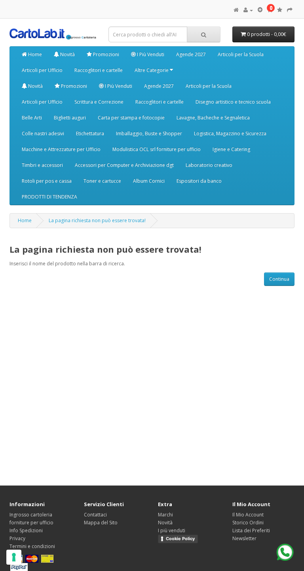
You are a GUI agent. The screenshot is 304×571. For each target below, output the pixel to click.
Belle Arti (32, 117)
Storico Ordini (248, 522)
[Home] (236, 10)
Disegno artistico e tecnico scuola (233, 101)
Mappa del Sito (101, 522)
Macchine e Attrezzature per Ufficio (61, 149)
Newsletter (244, 538)
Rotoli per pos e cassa (47, 181)
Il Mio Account (248, 514)
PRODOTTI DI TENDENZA (49, 196)
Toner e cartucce (102, 181)
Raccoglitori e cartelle (98, 70)
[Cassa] (290, 10)
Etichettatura (90, 133)
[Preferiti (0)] (279, 10)
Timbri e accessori (42, 165)
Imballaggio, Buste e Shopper (149, 133)
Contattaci (95, 514)
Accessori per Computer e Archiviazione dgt (124, 165)
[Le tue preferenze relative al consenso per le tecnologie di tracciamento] (13, 557)
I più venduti (171, 530)
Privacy (17, 538)
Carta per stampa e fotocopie (131, 117)
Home (34, 54)
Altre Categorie (152, 70)
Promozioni (105, 54)
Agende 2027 (191, 54)
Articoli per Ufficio (42, 70)
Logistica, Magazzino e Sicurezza (230, 133)
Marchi (165, 514)
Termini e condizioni (32, 546)
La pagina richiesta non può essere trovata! (97, 220)
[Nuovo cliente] (260, 10)
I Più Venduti (150, 54)
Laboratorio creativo (209, 165)
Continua (279, 279)
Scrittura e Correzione (99, 101)
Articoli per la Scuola (241, 54)
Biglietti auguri (70, 117)
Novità (67, 54)
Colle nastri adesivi (43, 133)
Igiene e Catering (231, 149)
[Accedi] (248, 10)
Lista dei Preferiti (251, 530)
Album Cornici (149, 181)
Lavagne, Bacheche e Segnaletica (213, 117)
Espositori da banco (199, 181)
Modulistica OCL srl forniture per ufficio (156, 149)
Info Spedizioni (26, 530)
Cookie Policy (180, 538)
